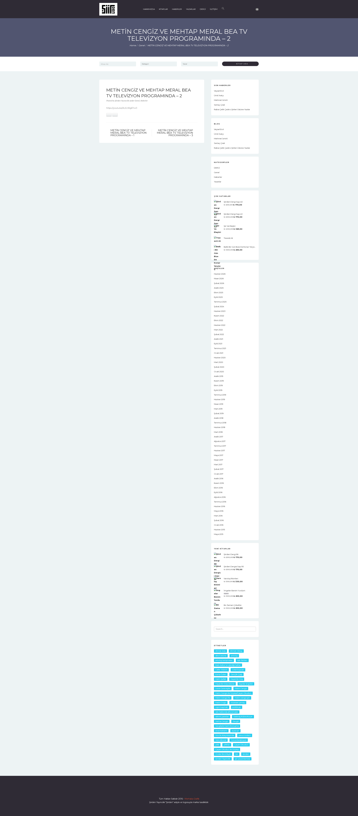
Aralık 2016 (218, 478)
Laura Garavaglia (222, 688)
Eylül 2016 (218, 492)
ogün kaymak (221, 707)
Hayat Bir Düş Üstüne (224, 684)
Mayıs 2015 (218, 534)
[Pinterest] (189, 790)
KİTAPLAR (163, 9)
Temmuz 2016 (220, 502)
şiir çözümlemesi (242, 759)
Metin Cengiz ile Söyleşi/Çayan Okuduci (233, 693)
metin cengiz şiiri (242, 698)
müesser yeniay (238, 702)
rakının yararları (222, 716)
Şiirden (246, 754)
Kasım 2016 (219, 483)
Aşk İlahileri (242, 660)
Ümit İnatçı (219, 95)
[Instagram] (179, 790)
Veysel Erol (219, 91)
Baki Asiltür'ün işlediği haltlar (228, 665)
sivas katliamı (221, 731)
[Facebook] (169, 790)
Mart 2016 (218, 516)
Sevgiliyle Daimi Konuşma (227, 726)
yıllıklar (227, 745)
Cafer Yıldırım (221, 670)
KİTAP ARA (241, 64)
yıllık (217, 745)
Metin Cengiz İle (222, 698)
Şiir (236, 754)
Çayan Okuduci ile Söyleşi (227, 749)
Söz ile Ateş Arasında (224, 735)
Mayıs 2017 (218, 455)
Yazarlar (217, 182)
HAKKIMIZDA (149, 9)
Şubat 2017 (218, 469)
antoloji (234, 656)
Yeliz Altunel (220, 740)
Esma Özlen (220, 674)
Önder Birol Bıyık (223, 754)
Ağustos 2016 (220, 497)
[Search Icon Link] (223, 9)
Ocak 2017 (218, 474)
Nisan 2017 (218, 460)
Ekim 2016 (218, 488)
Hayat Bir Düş (237, 679)
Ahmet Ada (220, 651)
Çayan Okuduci (241, 745)
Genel (142, 45)
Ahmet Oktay (236, 651)
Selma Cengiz (221, 721)
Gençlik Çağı (236, 674)
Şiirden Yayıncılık (222, 759)
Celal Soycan (238, 670)
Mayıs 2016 (218, 511)
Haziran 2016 (219, 506)
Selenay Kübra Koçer (243, 716)
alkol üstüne (220, 656)
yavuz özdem (245, 735)
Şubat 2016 (219, 520)
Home (132, 45)
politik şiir (236, 707)
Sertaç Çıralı (219, 105)
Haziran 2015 (219, 529)
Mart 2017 (218, 464)
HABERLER (177, 9)
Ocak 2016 (218, 525)
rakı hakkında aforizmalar (226, 712)
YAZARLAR (191, 9)
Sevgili (236, 721)
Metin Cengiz (241, 688)
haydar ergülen (246, 684)
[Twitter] (174, 790)
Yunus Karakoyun (238, 740)
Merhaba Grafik (192, 799)
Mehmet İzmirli (221, 100)
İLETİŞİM (213, 9)
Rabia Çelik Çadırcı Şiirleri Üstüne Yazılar (232, 109)
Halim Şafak (220, 679)
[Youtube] (184, 790)
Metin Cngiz (220, 702)
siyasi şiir (235, 731)
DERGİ (203, 9)
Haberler (144, 100)
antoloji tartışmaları (224, 660)
